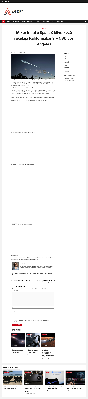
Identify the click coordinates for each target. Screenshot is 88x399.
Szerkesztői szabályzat (69, 78)
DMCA (65, 77)
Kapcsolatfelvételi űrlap (69, 75)
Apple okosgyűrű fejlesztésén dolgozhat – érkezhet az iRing (32, 350)
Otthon (8, 21)
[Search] (85, 21)
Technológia (46, 21)
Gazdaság (29, 21)
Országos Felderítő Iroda (34, 83)
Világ (23, 21)
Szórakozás (6, 372)
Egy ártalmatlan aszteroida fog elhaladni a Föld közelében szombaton (21, 280)
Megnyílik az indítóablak (23, 94)
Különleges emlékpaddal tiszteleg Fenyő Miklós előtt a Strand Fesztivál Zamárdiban (12, 388)
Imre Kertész (20, 354)
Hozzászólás (15, 290)
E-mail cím (14, 311)
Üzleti (47, 372)
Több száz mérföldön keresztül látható (35, 97)
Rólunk (65, 74)
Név (13, 307)
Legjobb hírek (16, 21)
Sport (53, 21)
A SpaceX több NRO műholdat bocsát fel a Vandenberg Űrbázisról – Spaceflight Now (45, 280)
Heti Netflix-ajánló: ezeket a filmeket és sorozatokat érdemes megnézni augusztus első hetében (74, 388)
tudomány (37, 21)
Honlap (13, 316)
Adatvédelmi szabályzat (69, 80)
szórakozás (60, 21)
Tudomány (44, 28)
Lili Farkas (14, 52)
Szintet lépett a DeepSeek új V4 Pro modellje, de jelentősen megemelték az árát (54, 388)
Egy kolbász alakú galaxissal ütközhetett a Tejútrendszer (17, 350)
